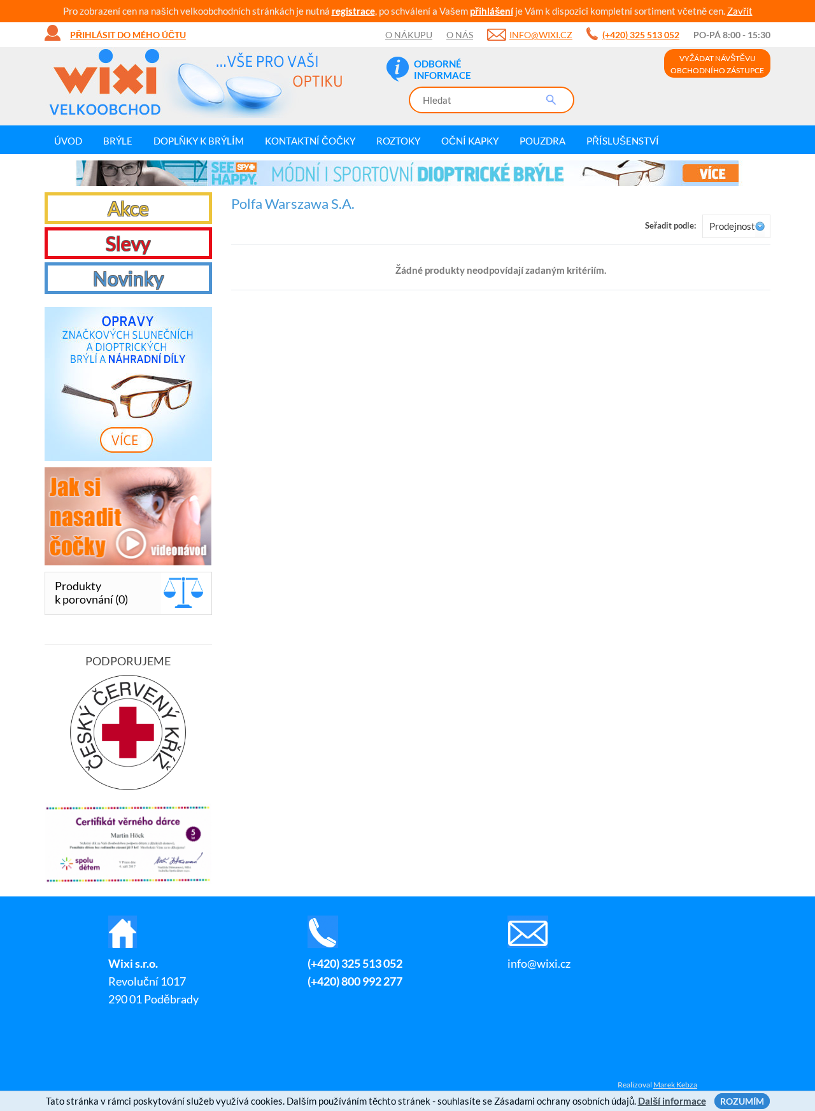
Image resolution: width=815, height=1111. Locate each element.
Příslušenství (622, 140)
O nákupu (408, 34)
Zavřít (740, 11)
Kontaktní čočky (310, 140)
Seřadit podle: (670, 225)
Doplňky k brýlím (198, 140)
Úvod (68, 140)
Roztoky (398, 140)
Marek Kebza (675, 1084)
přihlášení (491, 11)
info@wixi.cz (540, 34)
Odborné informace (442, 69)
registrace (353, 11)
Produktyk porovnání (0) (91, 592)
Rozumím (742, 1101)
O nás (459, 34)
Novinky (128, 278)
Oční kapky (470, 140)
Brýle (117, 140)
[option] (407, 173)
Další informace (672, 1101)
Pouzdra (542, 140)
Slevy (128, 243)
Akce (128, 208)
